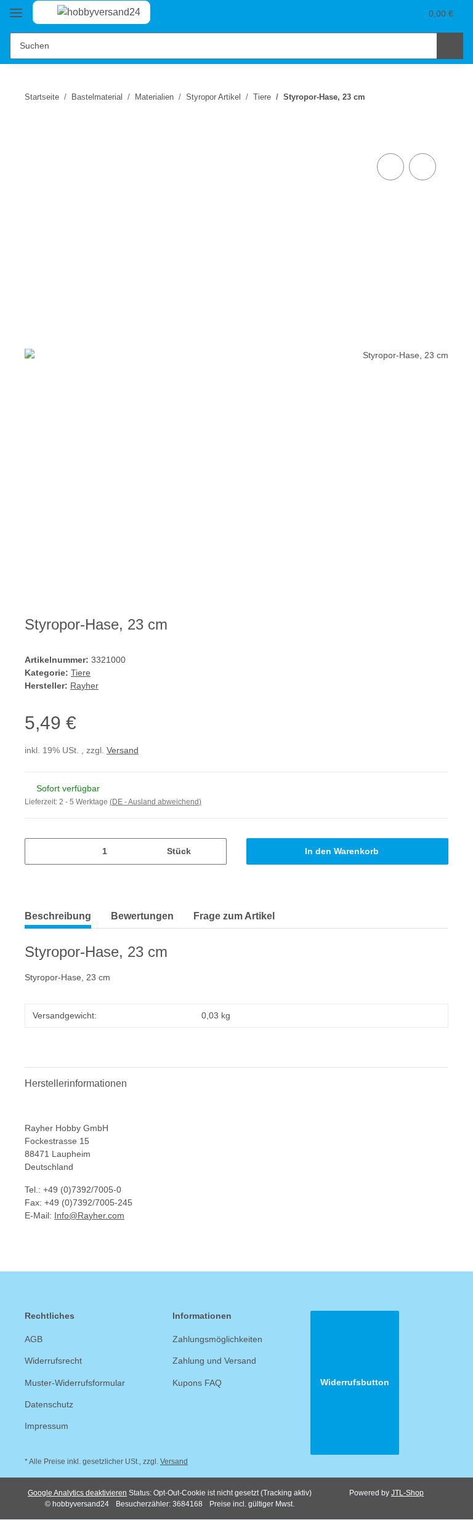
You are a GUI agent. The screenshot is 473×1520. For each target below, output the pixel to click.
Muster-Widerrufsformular (75, 1383)
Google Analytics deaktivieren (77, 1493)
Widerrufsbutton (354, 1382)
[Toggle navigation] (16, 7)
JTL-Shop (407, 1493)
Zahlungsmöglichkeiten (217, 1339)
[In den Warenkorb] (34, 136)
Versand (123, 750)
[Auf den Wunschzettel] (422, 166)
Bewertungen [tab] (142, 916)
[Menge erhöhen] (213, 851)
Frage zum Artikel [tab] (234, 916)
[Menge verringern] (38, 851)
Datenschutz (49, 1404)
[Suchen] (450, 46)
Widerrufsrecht (53, 1361)
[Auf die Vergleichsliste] (390, 166)
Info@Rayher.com (89, 1215)
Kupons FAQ (197, 1383)
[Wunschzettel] (387, 13)
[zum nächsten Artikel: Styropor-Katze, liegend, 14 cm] (435, 97)
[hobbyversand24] (86, 12)
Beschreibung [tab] (58, 916)
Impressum (46, 1426)
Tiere (81, 673)
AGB (33, 1339)
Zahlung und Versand (214, 1361)
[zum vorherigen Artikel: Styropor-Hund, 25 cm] (408, 97)
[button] (362, 13)
